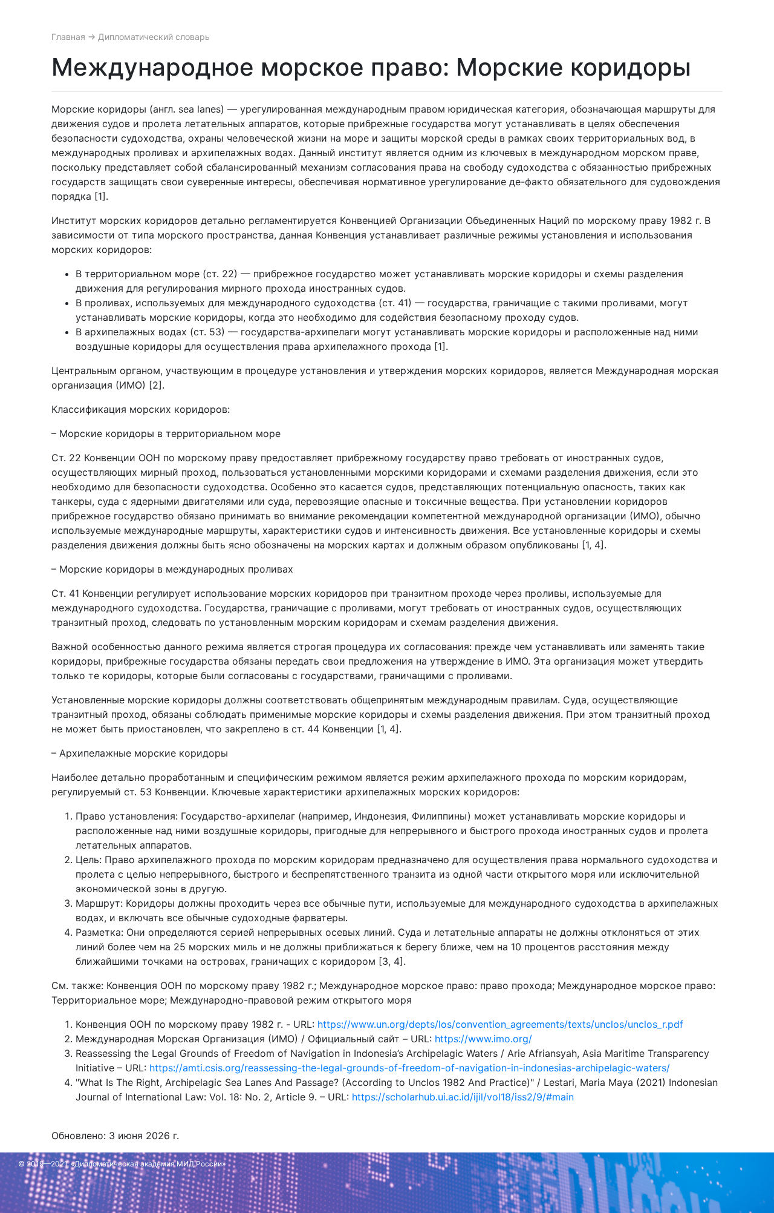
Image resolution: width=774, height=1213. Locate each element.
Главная (69, 36)
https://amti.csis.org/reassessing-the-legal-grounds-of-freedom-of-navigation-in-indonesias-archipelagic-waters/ (409, 1068)
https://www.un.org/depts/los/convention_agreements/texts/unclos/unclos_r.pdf (500, 1024)
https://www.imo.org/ (483, 1039)
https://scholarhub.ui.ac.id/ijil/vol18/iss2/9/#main (463, 1097)
